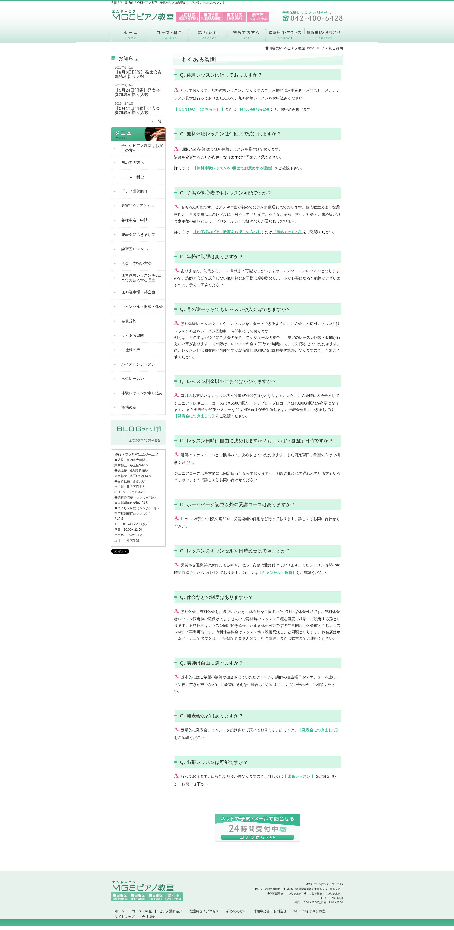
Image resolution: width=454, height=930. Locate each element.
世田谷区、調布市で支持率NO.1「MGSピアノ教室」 (227, 928)
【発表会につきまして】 (195, 416)
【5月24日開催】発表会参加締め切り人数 (137, 92)
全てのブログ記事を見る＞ (146, 440)
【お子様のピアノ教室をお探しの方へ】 (227, 232)
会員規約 (128, 321)
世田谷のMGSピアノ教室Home (290, 48)
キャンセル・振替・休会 (142, 307)
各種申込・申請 (134, 220)
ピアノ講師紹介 (207, 37)
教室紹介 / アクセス (285, 37)
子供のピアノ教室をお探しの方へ (142, 148)
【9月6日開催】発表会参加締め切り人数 (138, 74)
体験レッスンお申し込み (142, 393)
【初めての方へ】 (287, 232)
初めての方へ (246, 37)
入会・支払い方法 (136, 263)
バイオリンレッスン (138, 364)
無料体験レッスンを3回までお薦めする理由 (141, 277)
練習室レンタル (134, 249)
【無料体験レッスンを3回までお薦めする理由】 (234, 168)
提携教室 (128, 407)
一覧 (158, 121)
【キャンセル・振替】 (277, 573)
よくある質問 (132, 335)
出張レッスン (132, 379)
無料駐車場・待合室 (138, 292)
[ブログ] (138, 434)
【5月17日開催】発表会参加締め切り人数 (137, 110)
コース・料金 (169, 37)
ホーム (130, 37)
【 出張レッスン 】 (299, 776)
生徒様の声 (130, 350)
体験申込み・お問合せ (323, 37)
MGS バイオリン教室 (310, 911)
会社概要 (148, 916)
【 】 (199, 109)
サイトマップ (125, 916)
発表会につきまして (138, 234)
